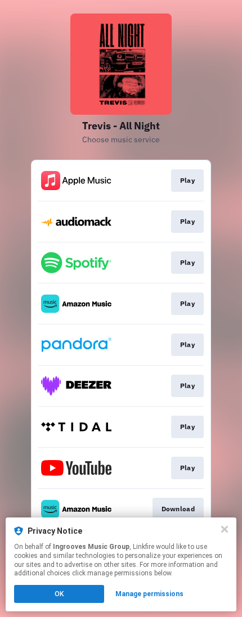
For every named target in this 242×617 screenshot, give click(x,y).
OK (59, 594)
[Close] (225, 529)
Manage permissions (149, 594)
